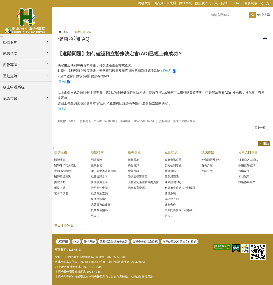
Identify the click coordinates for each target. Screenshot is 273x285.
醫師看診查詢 (62, 176)
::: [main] (59, 30)
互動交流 (171, 152)
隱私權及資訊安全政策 (114, 241)
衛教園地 (133, 159)
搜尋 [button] (252, 15)
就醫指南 (97, 152)
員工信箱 (220, 3)
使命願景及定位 (211, 159)
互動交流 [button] (10, 76)
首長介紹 (207, 165)
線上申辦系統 (14, 87)
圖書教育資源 (136, 187)
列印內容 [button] (264, 38)
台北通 (171, 3)
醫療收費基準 (99, 182)
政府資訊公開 (173, 159)
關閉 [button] (262, 3)
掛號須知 (59, 182)
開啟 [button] (266, 143)
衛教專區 (134, 152)
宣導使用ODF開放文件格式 (179, 241)
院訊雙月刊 (203, 3)
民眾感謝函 (172, 176)
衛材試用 (244, 176)
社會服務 (170, 171)
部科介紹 (207, 171)
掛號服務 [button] (10, 42)
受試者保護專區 (137, 176)
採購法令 (244, 171)
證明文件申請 (99, 187)
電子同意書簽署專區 (103, 171)
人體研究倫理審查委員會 (143, 182)
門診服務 (96, 159)
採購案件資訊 (246, 165)
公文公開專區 (173, 165)
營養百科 (133, 171)
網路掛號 (59, 187)
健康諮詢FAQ (82, 31)
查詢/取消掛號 (63, 171)
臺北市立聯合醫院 (26, 20)
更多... (95, 215)
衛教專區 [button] (10, 65)
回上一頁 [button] (260, 127)
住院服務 (96, 165)
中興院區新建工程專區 (179, 210)
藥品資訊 (133, 165)
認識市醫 (207, 152)
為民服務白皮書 (101, 204)
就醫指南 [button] (10, 54)
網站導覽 (144, 3)
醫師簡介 (59, 159)
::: (4, 2)
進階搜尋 (263, 15)
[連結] (167, 70)
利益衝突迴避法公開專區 (180, 187)
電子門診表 (61, 193)
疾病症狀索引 (99, 199)
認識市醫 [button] (10, 98)
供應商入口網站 (248, 159)
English (235, 3)
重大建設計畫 (63, 226)
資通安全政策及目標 (145, 241)
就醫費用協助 (99, 210)
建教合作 (170, 204)
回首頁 (158, 3)
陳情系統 (185, 3)
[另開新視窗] (222, 247)
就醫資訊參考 (99, 176)
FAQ (76, 241)
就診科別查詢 (99, 193)
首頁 (66, 31)
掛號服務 (60, 152)
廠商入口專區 (248, 152)
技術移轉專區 (246, 182)
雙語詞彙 (250, 3)
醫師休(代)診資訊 (65, 165)
